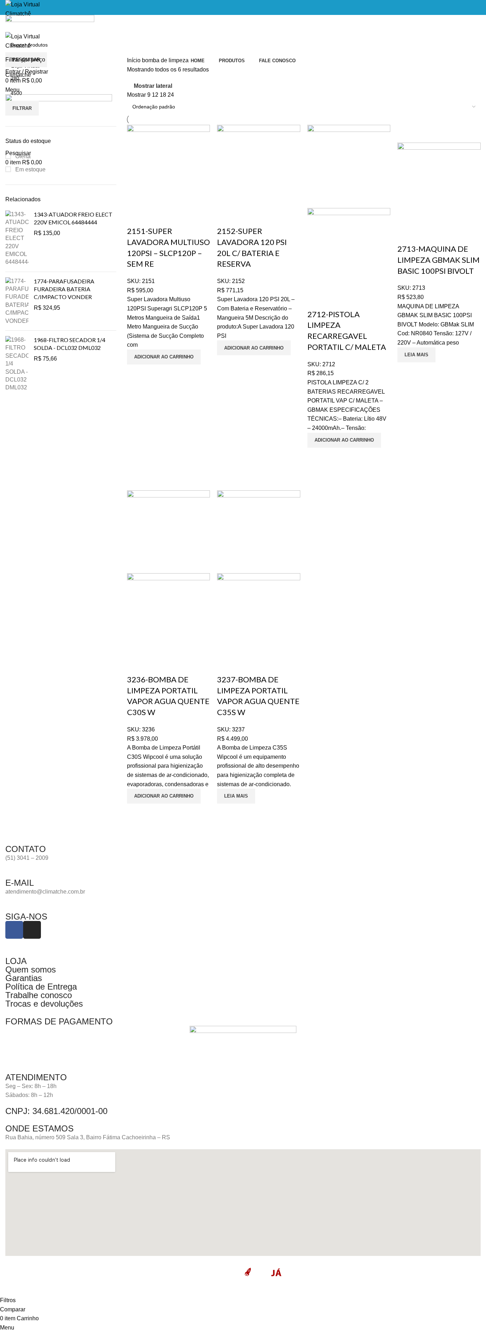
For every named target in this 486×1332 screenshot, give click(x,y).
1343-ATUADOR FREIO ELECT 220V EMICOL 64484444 (73, 218)
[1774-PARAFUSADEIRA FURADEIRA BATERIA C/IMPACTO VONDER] (16, 301)
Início (134, 60)
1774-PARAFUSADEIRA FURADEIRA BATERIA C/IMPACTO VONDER (64, 289)
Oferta (22, 156)
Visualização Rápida (136, 373)
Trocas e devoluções (44, 1003)
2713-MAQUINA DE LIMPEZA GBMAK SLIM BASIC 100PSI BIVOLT (438, 260)
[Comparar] (136, 217)
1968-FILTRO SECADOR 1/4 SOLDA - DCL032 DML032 (69, 343)
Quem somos (30, 969)
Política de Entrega (41, 986)
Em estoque (30, 169)
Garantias (23, 978)
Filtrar (22, 108)
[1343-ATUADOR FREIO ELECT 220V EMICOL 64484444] (16, 238)
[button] (164, 357)
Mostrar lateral (153, 86)
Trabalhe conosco (38, 995)
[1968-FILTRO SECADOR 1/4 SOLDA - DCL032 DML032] (16, 364)
